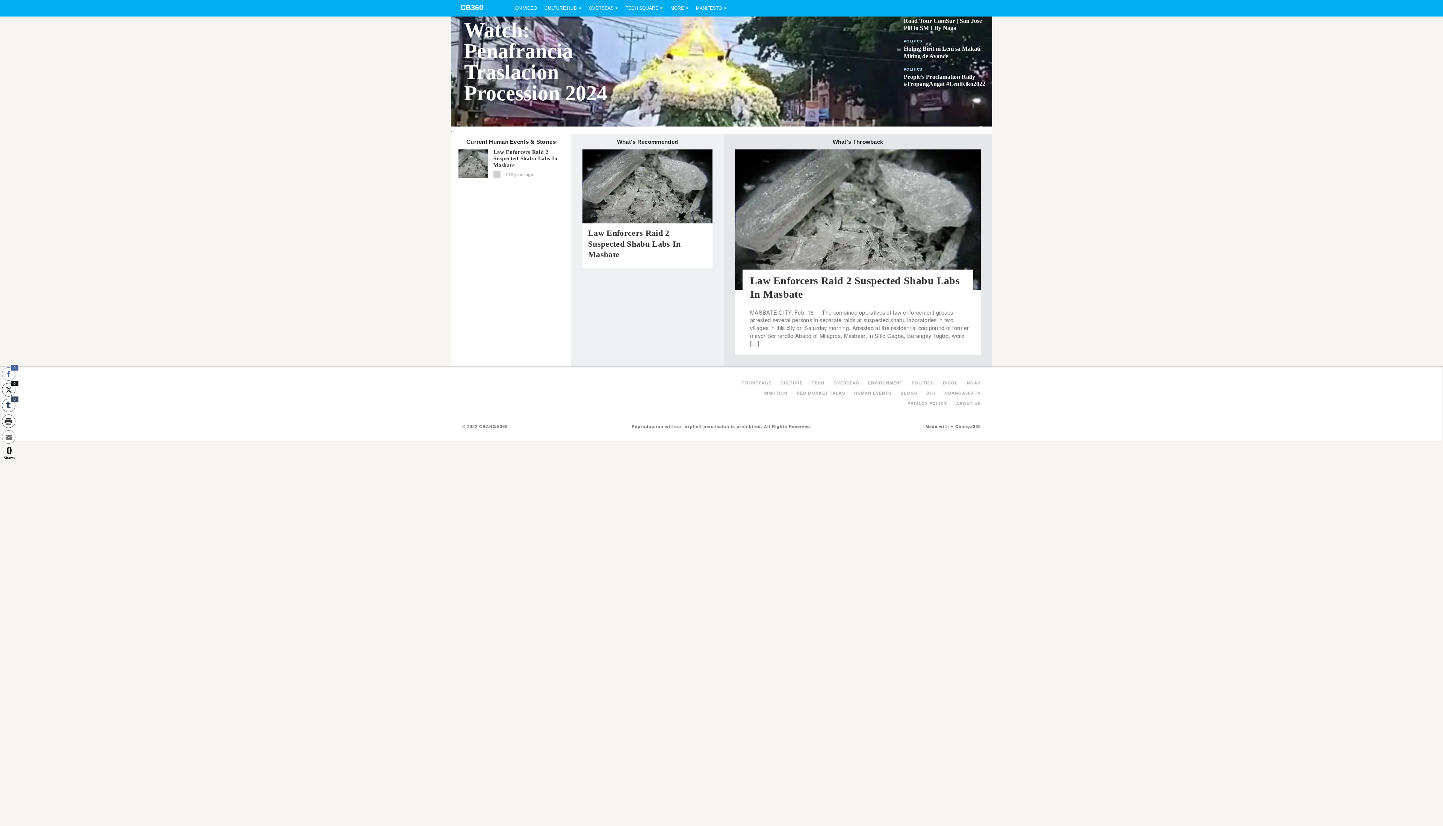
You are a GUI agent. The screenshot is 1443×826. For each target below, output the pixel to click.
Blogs (908, 393)
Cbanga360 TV (963, 393)
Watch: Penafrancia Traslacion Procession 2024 (535, 61)
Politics (913, 41)
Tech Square (642, 8)
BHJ (931, 393)
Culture (791, 383)
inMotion (776, 393)
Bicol (950, 383)
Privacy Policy (927, 403)
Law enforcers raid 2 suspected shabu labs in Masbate (525, 159)
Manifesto (709, 8)
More (677, 8)
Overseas (601, 8)
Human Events (872, 393)
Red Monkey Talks (821, 393)
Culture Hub (561, 8)
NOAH (974, 383)
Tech (818, 383)
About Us (968, 403)
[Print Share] (8, 421)
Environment (885, 383)
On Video (526, 8)
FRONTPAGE (756, 383)
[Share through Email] (8, 437)
